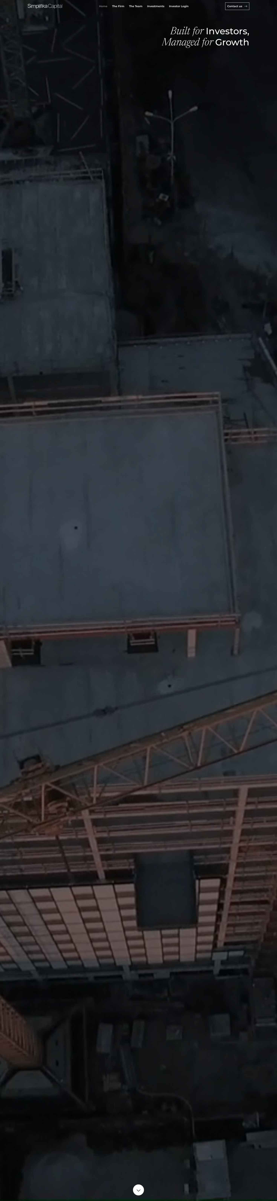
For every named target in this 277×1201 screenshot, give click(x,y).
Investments (155, 6)
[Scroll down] (138, 1190)
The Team (135, 6)
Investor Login (179, 6)
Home (103, 6)
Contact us (235, 6)
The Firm (118, 6)
